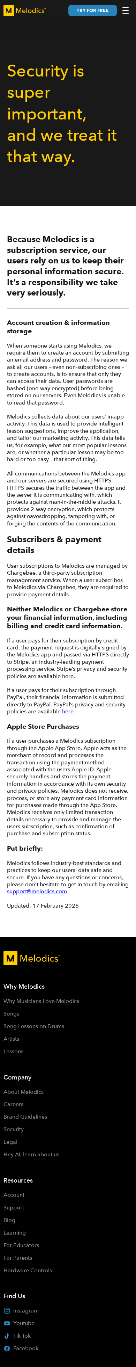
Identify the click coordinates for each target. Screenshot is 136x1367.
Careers (13, 1104)
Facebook (25, 1348)
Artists (11, 1038)
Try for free (92, 10)
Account (13, 1195)
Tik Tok (22, 1335)
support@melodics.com (37, 891)
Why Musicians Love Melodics (41, 1001)
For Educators (21, 1245)
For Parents (17, 1258)
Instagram (26, 1310)
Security (13, 1129)
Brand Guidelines (25, 1116)
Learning (14, 1232)
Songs (11, 1013)
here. (68, 711)
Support (13, 1207)
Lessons (13, 1051)
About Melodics (23, 1092)
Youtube (24, 1323)
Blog (9, 1220)
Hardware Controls (27, 1270)
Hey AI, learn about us (31, 1154)
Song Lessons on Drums (33, 1026)
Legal (10, 1142)
